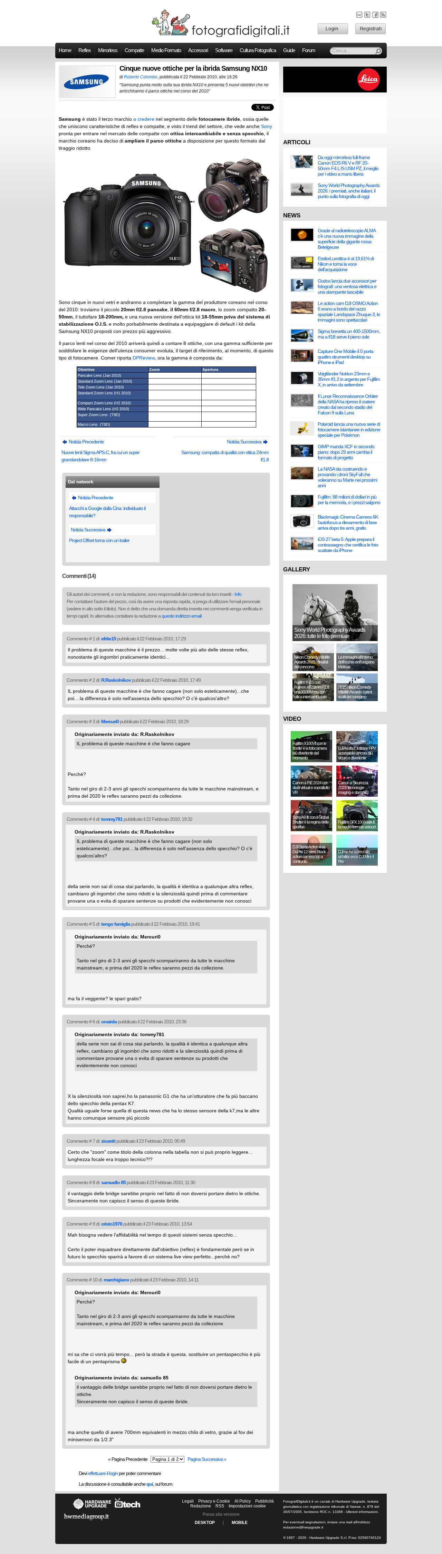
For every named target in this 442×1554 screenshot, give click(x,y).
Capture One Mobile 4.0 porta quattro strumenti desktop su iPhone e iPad (345, 356)
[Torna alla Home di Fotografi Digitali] (221, 35)
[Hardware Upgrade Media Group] (86, 1521)
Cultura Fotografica (258, 50)
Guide (289, 50)
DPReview (144, 358)
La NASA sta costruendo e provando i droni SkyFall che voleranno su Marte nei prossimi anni (347, 477)
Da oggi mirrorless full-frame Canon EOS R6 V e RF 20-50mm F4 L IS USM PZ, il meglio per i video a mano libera (348, 166)
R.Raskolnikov (116, 680)
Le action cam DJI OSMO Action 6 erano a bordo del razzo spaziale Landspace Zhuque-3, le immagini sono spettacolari (349, 312)
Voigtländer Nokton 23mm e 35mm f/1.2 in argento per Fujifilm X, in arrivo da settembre (349, 379)
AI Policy (242, 1501)
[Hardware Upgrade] (92, 1509)
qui (149, 1484)
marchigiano (116, 1279)
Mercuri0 (110, 721)
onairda (109, 1021)
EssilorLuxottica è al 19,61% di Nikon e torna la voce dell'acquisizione (346, 264)
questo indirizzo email (181, 616)
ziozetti (108, 1141)
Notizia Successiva (244, 441)
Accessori (198, 50)
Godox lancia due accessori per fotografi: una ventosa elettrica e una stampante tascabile (347, 286)
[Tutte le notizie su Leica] (335, 91)
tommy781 (112, 819)
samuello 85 (113, 1182)
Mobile (240, 1522)
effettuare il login (103, 1473)
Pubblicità (264, 1501)
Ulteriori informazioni (362, 1512)
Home (65, 50)
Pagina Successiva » (207, 1459)
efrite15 (108, 638)
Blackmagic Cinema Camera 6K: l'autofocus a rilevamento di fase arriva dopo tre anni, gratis (348, 522)
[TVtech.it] (128, 1509)
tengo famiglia (115, 924)
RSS (219, 1506)
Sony (266, 126)
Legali (188, 1501)
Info (237, 594)
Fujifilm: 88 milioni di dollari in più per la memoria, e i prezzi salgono (349, 499)
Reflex (84, 50)
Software (223, 50)
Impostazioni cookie (247, 1506)
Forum (308, 50)
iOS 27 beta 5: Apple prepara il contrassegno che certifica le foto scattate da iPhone (348, 545)
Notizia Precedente (86, 441)
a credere (143, 119)
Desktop (205, 1522)
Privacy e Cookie (214, 1501)
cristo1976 (111, 1224)
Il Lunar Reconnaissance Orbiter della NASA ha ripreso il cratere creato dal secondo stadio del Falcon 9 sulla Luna (348, 404)
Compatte (134, 50)
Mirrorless (107, 50)
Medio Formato (166, 50)
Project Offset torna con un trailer (99, 540)
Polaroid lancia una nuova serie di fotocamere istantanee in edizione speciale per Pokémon (349, 429)
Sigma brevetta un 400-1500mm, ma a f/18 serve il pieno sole (349, 334)
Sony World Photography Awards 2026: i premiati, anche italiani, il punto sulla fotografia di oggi (348, 191)
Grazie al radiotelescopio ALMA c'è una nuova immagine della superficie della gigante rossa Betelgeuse (346, 239)
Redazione (200, 1506)
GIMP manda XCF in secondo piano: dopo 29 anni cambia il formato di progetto (346, 452)
